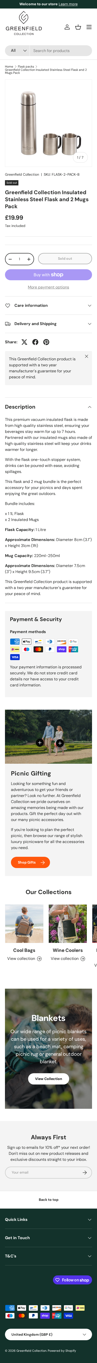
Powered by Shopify (62, 1351)
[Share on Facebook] (35, 342)
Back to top (48, 1199)
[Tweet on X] (24, 342)
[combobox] (48, 50)
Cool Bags (24, 950)
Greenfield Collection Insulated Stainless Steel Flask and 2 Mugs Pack (46, 71)
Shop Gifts (27, 862)
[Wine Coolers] (68, 924)
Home (9, 66)
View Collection (48, 1078)
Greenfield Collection (22, 174)
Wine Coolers (68, 950)
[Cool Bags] (24, 924)
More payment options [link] (48, 287)
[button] (78, 27)
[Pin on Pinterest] (46, 342)
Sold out (65, 258)
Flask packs (26, 66)
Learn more (68, 4)
